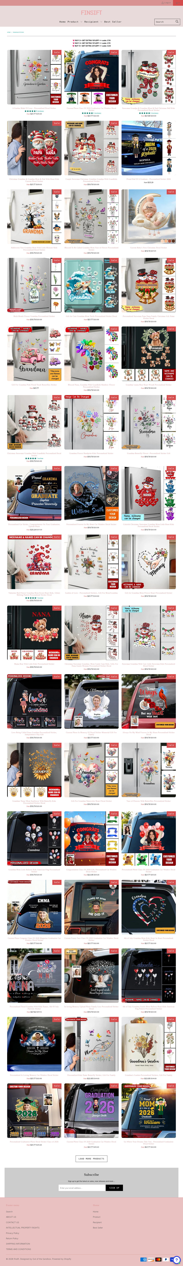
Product (96, 1217)
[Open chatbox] (177, 1260)
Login (167, 3)
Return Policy (12, 1238)
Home (95, 1211)
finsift (16, 1259)
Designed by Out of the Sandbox (35, 1259)
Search (9, 1211)
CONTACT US (12, 1222)
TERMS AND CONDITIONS (18, 1249)
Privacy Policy (12, 1233)
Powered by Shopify (61, 1259)
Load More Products (91, 1159)
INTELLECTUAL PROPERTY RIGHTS (22, 1227)
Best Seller (98, 1227)
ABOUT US (11, 1217)
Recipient (97, 1222)
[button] (75, 22)
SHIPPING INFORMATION (18, 1243)
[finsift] (91, 13)
